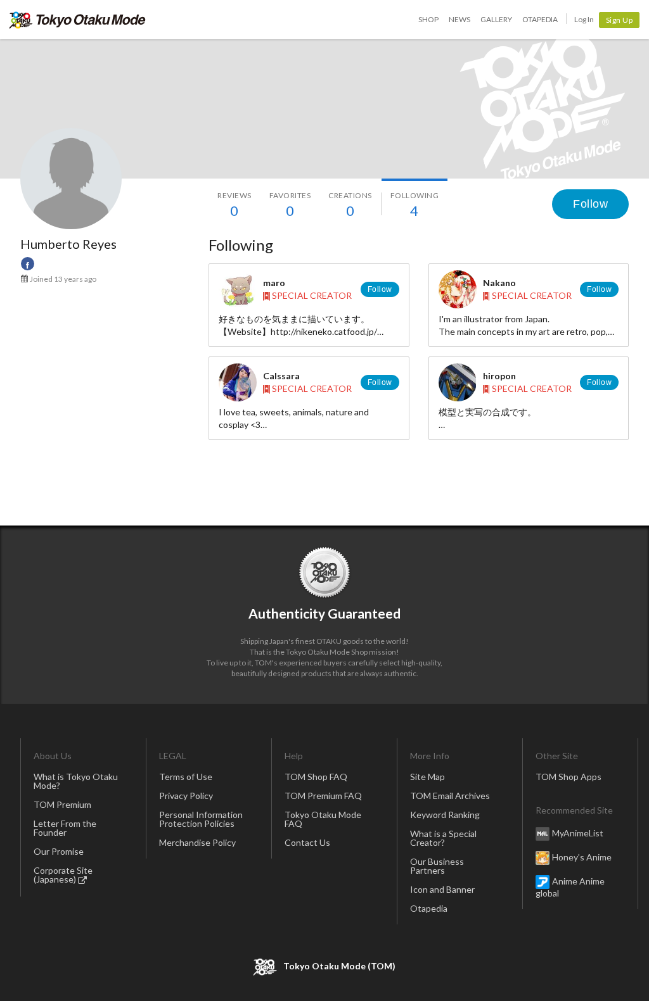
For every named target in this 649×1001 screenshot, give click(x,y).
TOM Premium (62, 804)
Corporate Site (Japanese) (63, 875)
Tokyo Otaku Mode (78, 19)
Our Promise (59, 851)
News (459, 19)
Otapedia (540, 19)
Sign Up (619, 20)
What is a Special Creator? (443, 838)
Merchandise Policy (197, 842)
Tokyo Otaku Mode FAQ (323, 819)
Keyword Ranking (445, 814)
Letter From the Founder (65, 828)
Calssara (281, 375)
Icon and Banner (442, 889)
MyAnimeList (577, 833)
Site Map (427, 776)
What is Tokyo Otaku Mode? (76, 781)
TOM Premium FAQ (323, 795)
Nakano (499, 282)
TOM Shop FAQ (316, 776)
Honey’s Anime (582, 857)
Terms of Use (185, 776)
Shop (428, 19)
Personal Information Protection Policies (201, 819)
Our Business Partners (437, 866)
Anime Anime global (570, 887)
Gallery (496, 19)
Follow (590, 204)
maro (274, 282)
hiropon (499, 375)
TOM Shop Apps (568, 776)
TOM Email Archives (450, 795)
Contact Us (307, 842)
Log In (584, 19)
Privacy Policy (186, 795)
